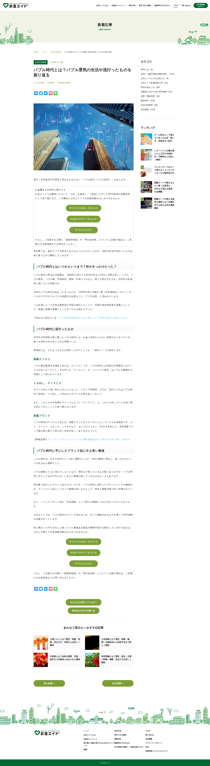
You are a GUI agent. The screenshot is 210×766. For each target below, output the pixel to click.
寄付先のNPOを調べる (83, 610)
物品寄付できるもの (162, 5)
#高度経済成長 (64, 82)
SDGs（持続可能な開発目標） (154, 74)
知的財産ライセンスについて (156, 751)
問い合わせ (186, 5)
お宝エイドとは (102, 5)
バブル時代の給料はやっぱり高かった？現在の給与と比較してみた (92, 318)
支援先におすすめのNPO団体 (154, 92)
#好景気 (51, 82)
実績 (85, 750)
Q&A (147, 747)
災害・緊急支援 (148, 96)
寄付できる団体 (145, 5)
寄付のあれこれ (148, 87)
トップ (86, 731)
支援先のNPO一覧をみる (83, 219)
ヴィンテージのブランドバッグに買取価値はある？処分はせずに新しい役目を (89, 439)
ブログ (175, 5)
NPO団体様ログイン (201, 5)
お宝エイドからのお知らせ (153, 78)
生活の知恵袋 (55, 52)
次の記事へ (118, 683)
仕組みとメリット (118, 5)
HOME (36, 52)
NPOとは (145, 69)
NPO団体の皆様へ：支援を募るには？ (129, 747)
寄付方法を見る (83, 230)
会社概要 (148, 739)
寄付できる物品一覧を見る (83, 208)
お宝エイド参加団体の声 (152, 83)
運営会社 (117, 739)
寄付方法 (132, 5)
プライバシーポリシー (154, 743)
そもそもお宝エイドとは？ (83, 602)
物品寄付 (145, 100)
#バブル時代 (39, 82)
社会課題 (145, 109)
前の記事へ (49, 683)
